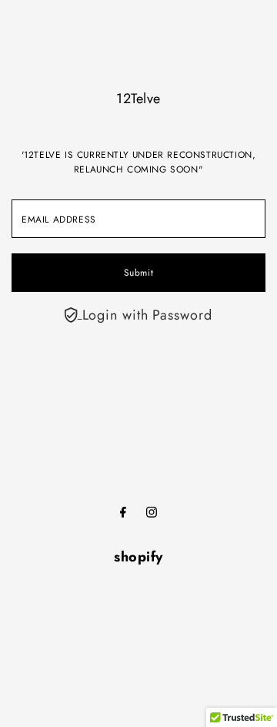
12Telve (138, 99)
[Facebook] (123, 512)
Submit (139, 272)
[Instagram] (151, 512)
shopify (138, 557)
